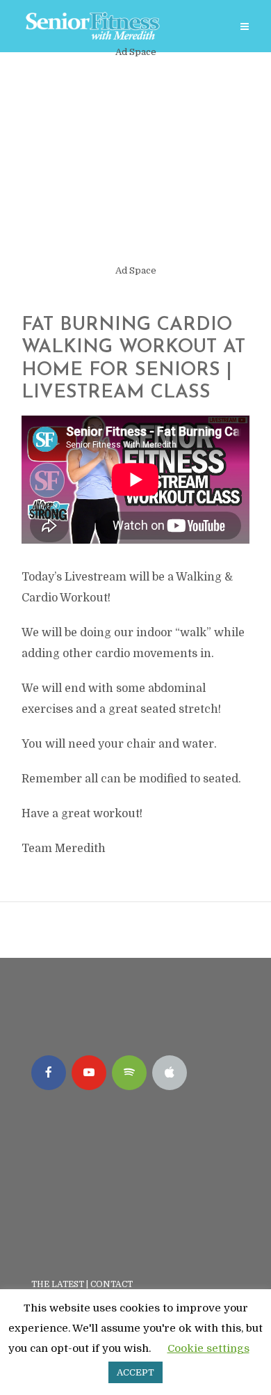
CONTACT (112, 1284)
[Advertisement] (135, 161)
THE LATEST (57, 1284)
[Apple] (169, 1072)
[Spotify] (129, 1072)
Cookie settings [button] (208, 1348)
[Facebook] (48, 1072)
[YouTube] (89, 1072)
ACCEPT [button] (135, 1372)
